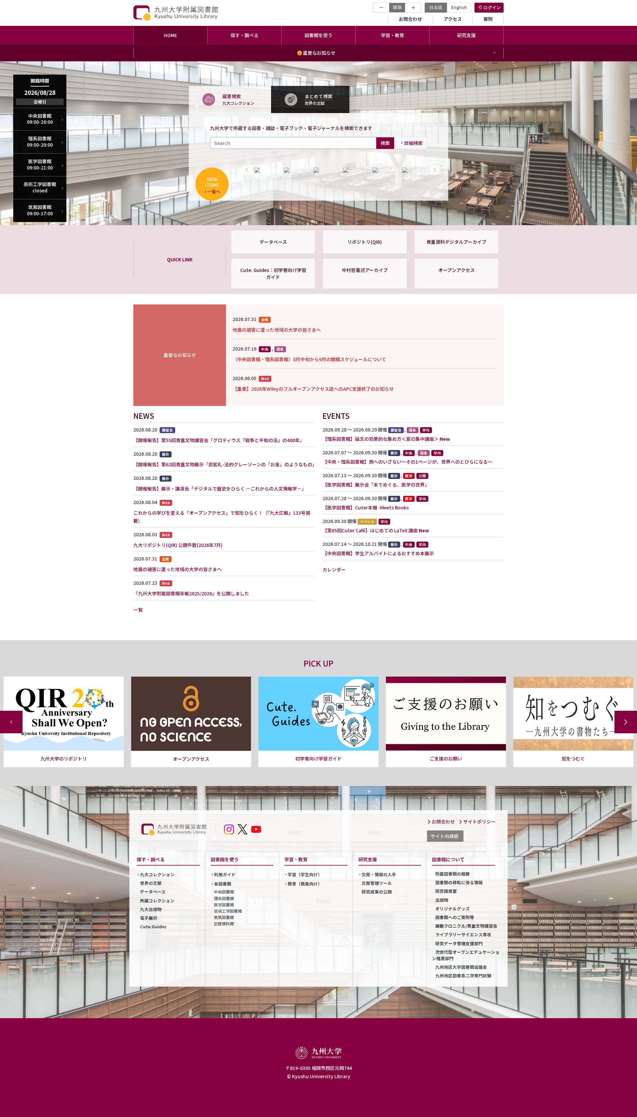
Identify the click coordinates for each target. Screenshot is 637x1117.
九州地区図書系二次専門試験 (463, 975)
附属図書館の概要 (452, 874)
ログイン (492, 7)
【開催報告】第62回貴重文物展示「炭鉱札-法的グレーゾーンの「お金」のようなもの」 (225, 464)
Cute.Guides (153, 926)
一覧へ (213, 191)
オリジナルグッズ (452, 908)
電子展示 (148, 918)
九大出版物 (151, 909)
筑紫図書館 (224, 917)
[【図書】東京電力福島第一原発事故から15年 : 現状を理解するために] (413, 170)
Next (433, 170)
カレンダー (334, 569)
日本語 (435, 7)
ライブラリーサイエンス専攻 (463, 934)
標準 (397, 7)
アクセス (453, 19)
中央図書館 (224, 891)
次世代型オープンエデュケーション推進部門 (466, 955)
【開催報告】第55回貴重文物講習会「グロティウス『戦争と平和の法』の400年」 (218, 440)
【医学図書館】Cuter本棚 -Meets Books (365, 507)
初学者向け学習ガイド (191, 758)
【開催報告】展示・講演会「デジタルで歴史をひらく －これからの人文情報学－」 (219, 488)
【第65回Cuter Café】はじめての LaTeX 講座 (370, 530)
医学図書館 (224, 904)
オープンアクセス (456, 270)
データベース (273, 241)
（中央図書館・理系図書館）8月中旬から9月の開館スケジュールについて (309, 359)
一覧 (138, 609)
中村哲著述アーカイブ (365, 270)
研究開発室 (446, 891)
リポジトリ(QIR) (364, 241)
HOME (170, 35)
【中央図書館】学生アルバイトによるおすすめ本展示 (378, 553)
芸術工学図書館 (228, 911)
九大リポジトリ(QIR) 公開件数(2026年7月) (178, 545)
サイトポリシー (479, 821)
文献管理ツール (377, 883)
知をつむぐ (446, 758)
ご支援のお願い (318, 758)
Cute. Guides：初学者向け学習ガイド (273, 273)
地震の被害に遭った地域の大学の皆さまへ (277, 329)
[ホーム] (176, 12)
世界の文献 (151, 883)
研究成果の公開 (377, 891)
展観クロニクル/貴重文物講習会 (466, 926)
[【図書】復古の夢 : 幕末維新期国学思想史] (354, 170)
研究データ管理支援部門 (459, 943)
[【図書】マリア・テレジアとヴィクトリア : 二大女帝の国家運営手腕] (325, 170)
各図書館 (222, 884)
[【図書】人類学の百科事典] (295, 170)
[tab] (230, 99)
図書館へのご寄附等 (454, 917)
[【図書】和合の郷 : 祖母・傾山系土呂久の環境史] (384, 170)
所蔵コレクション (157, 900)
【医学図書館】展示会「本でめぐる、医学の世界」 (375, 484)
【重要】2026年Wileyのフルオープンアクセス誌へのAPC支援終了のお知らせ (313, 388)
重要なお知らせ (318, 52)
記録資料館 (224, 923)
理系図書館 (224, 898)
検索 (385, 142)
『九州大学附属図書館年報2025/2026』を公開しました (191, 593)
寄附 (488, 19)
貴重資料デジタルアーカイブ (456, 241)
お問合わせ (410, 19)
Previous (246, 170)
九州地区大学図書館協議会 (461, 967)
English (459, 7)
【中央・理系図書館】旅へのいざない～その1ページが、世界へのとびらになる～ (407, 461)
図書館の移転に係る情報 (459, 882)
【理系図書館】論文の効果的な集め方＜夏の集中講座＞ (380, 438)
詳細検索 (413, 143)
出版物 (441, 900)
